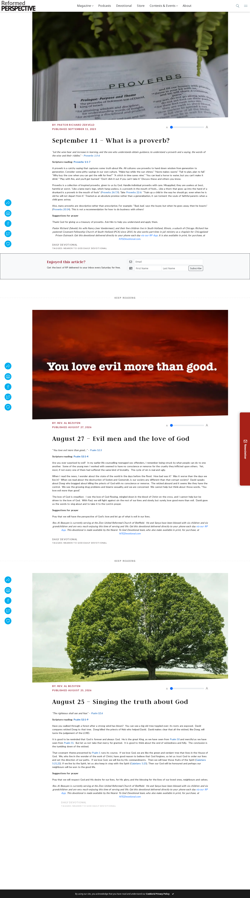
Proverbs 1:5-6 (91, 155)
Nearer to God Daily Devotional (85, 248)
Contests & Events (162, 6)
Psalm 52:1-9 (81, 719)
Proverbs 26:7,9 (109, 192)
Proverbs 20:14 (61, 209)
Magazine (84, 6)
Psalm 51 (69, 742)
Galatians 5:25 (138, 763)
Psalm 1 (96, 752)
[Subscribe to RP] (8, 243)
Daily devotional (64, 244)
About (187, 6)
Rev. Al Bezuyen (69, 422)
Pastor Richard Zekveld (76, 124)
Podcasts (104, 6)
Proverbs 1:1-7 (82, 161)
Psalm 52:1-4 (81, 456)
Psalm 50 (175, 739)
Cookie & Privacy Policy (158, 893)
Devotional (124, 6)
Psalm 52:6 (97, 713)
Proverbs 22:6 (133, 192)
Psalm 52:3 (96, 450)
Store (141, 6)
